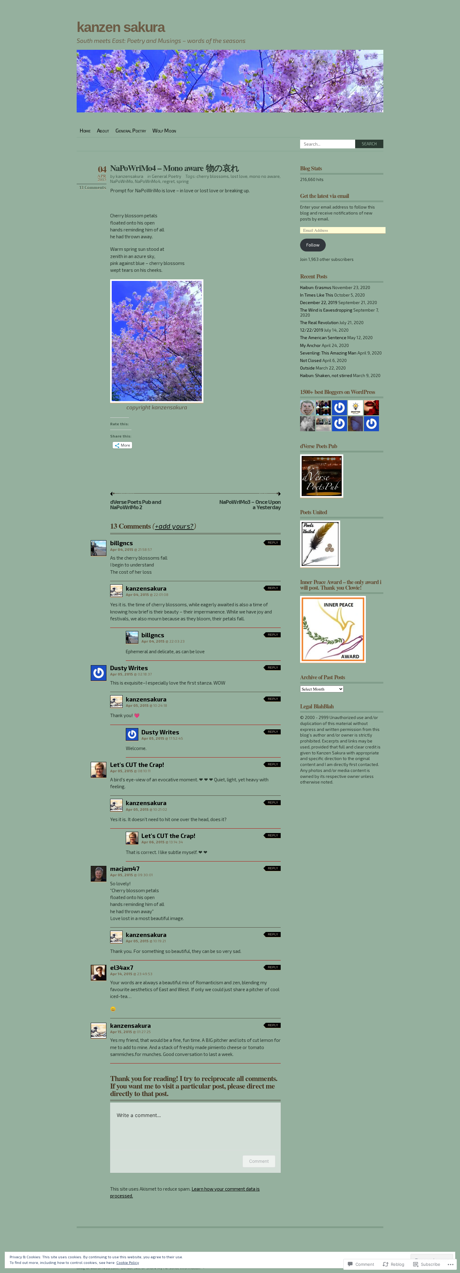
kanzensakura (129, 176)
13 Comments (92, 187)
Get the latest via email (324, 196)
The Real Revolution (319, 322)
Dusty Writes (129, 667)
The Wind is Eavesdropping (326, 310)
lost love (239, 176)
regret (168, 181)
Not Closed (310, 360)
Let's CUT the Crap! (137, 764)
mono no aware (264, 176)
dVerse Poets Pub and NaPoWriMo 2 (135, 501)
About (103, 130)
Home (85, 130)
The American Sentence (323, 337)
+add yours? (174, 526)
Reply (273, 542)
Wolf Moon (164, 130)
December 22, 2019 (318, 302)
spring (182, 181)
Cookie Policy (127, 1262)
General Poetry (130, 130)
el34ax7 (121, 967)
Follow (312, 244)
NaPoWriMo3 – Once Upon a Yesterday (250, 501)
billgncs (121, 542)
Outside (307, 367)
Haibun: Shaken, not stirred (326, 375)
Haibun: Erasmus (315, 287)
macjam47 (124, 868)
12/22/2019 (311, 330)
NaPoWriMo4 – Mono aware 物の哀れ (174, 168)
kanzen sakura (121, 27)
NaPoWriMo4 (148, 181)
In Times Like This (316, 295)
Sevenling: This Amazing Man (328, 352)
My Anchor (310, 345)
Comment (259, 1161)
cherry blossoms (213, 176)
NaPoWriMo (121, 181)
